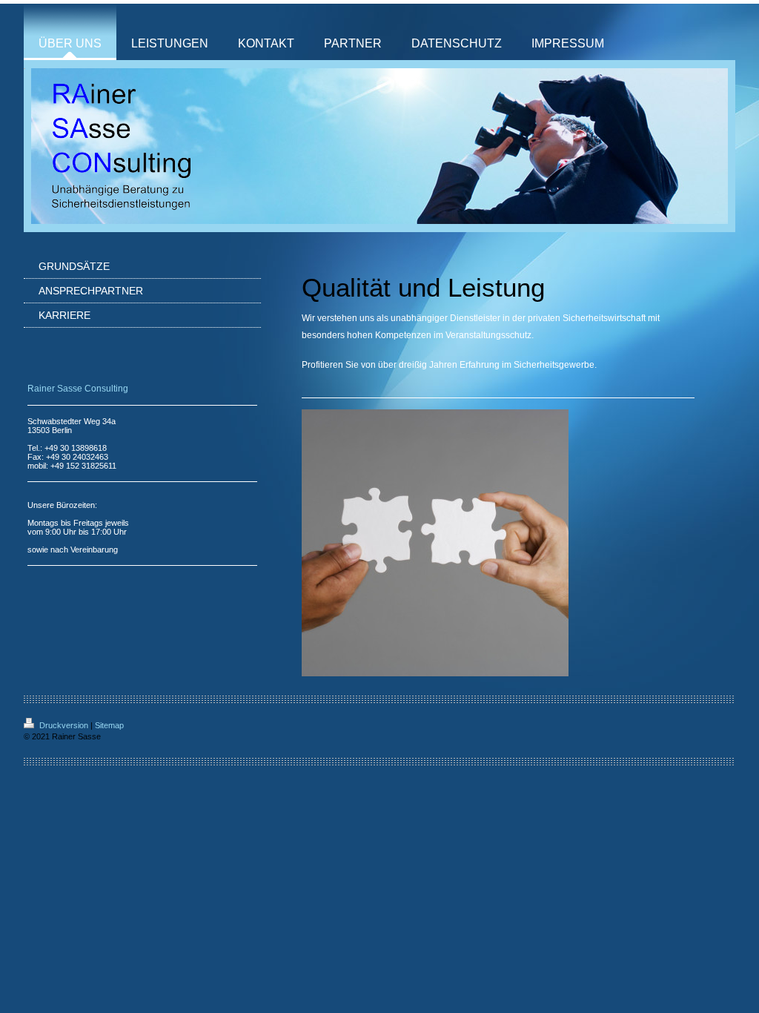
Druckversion (63, 725)
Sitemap (109, 725)
